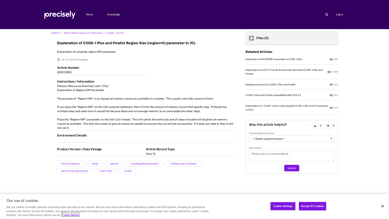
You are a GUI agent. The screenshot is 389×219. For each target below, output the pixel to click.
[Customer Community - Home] (60, 14)
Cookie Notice (70, 214)
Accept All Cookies (312, 206)
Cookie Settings (283, 206)
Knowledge (113, 14)
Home (89, 14)
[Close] (382, 206)
